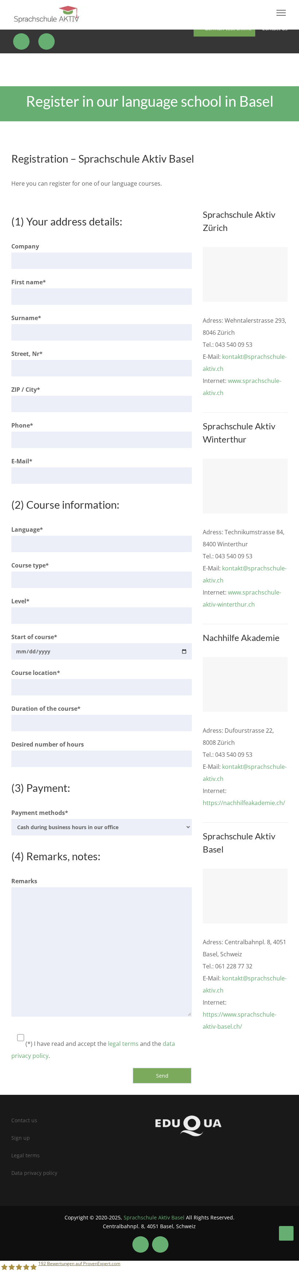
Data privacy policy (34, 1172)
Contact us (24, 1120)
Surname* (26, 318)
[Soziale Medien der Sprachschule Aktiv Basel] (140, 1244)
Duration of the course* (46, 709)
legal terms (123, 1044)
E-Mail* (21, 461)
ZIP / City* (25, 390)
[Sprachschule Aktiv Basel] (286, 1233)
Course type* (30, 565)
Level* (20, 601)
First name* (28, 282)
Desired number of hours (47, 744)
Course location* (35, 673)
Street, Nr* (27, 354)
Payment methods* (39, 813)
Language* (27, 529)
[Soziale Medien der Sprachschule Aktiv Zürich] (22, 41)
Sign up (20, 1137)
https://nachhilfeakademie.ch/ (244, 803)
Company (25, 246)
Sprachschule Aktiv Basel (154, 1217)
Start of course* (34, 637)
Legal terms (25, 1155)
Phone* (22, 425)
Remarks (24, 881)
